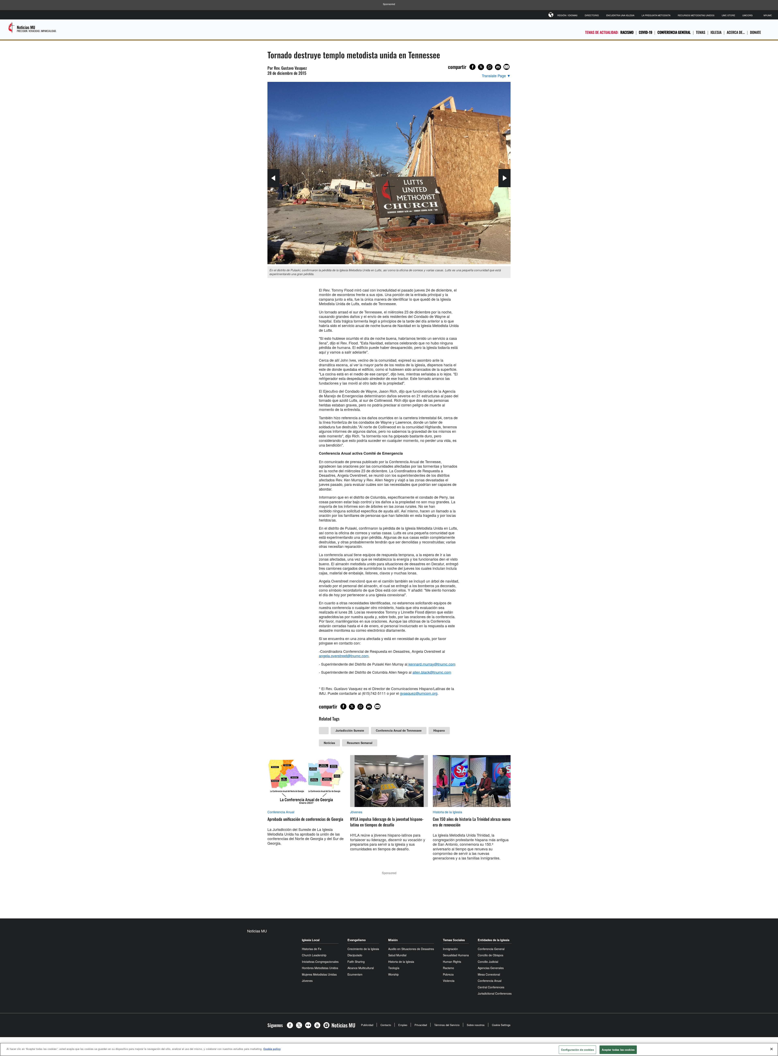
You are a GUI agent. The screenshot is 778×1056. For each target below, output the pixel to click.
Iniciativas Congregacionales (320, 962)
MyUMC (768, 15)
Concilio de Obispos (490, 955)
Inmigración (450, 949)
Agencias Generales (491, 968)
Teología (393, 968)
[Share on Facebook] (472, 67)
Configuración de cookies (577, 1050)
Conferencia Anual (280, 812)
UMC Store (728, 15)
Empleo (402, 1025)
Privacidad (421, 1025)
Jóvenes (356, 812)
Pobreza (448, 974)
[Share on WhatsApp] (489, 67)
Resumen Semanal (359, 743)
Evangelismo (356, 940)
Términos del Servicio (447, 1025)
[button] (291, 1025)
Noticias (329, 743)
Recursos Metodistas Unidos (696, 15)
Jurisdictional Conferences (495, 993)
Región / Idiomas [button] (567, 15)
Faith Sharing (356, 962)
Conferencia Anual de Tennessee (399, 730)
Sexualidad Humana (456, 955)
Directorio (592, 15)
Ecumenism (354, 974)
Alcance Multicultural (360, 968)
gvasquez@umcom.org (418, 693)
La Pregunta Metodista (656, 15)
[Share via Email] (506, 67)
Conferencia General (674, 32)
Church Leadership (314, 955)
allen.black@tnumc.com (432, 672)
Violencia (448, 981)
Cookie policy (272, 1049)
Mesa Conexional (489, 974)
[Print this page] (498, 67)
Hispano (439, 730)
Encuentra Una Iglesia (620, 15)
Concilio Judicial (488, 962)
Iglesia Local (311, 940)
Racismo (627, 32)
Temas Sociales (454, 940)
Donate (755, 32)
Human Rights (452, 962)
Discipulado (354, 955)
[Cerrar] (771, 1048)
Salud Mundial (397, 955)
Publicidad (367, 1025)
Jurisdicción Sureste (350, 730)
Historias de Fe (311, 949)
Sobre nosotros (476, 1025)
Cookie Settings (501, 1025)
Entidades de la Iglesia (493, 940)
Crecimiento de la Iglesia (363, 949)
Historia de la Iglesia (447, 812)
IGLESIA (716, 32)
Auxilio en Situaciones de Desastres (411, 949)
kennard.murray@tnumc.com (431, 664)
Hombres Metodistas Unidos (320, 968)
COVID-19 (645, 32)
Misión (393, 940)
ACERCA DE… (736, 32)
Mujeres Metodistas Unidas (319, 974)
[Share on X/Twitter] (481, 67)
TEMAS (700, 32)
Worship (393, 974)
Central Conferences (491, 987)
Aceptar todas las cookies (618, 1050)
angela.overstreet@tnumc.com (344, 655)
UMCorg (747, 15)
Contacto (385, 1025)
